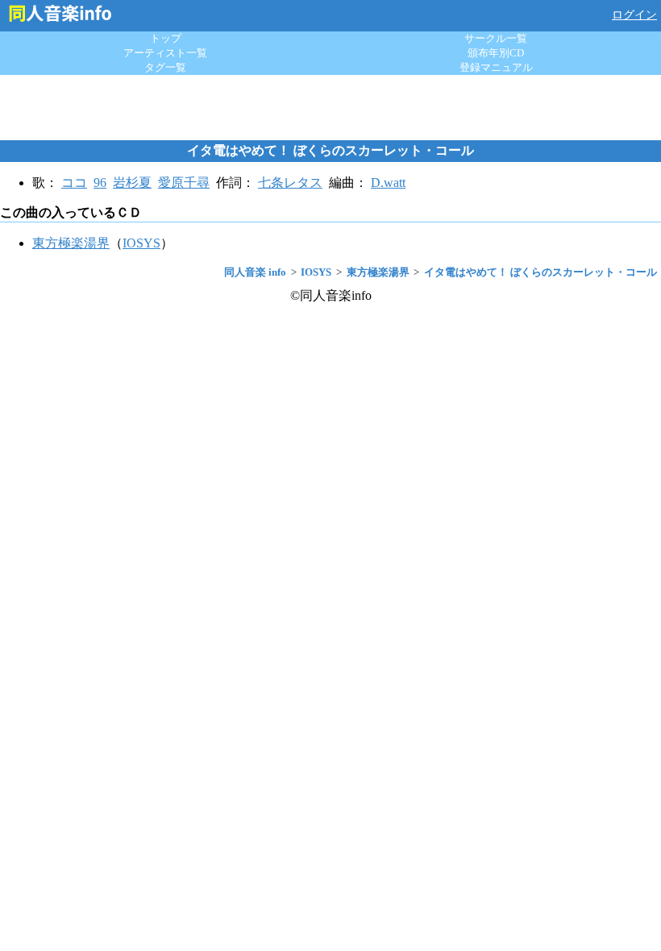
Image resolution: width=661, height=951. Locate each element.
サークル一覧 (495, 38)
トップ (165, 38)
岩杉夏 (132, 182)
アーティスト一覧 (165, 53)
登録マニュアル (496, 67)
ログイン (634, 15)
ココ (74, 182)
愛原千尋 (184, 182)
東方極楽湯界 (71, 243)
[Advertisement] (330, 107)
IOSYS (141, 243)
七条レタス (290, 182)
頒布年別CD (496, 53)
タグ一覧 (165, 67)
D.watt (388, 182)
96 (100, 182)
